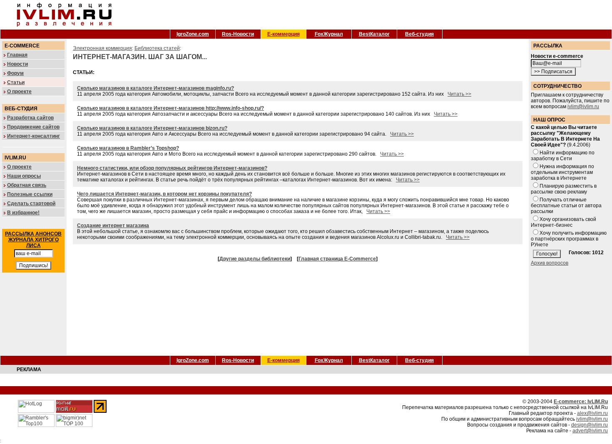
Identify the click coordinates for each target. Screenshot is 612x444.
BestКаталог (374, 34)
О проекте (19, 91)
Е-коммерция (283, 34)
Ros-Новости (238, 34)
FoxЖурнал (329, 34)
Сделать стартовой (31, 203)
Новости (17, 64)
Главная (17, 55)
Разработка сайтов (30, 118)
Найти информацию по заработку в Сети (563, 155)
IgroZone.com (193, 34)
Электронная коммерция (102, 48)
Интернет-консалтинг (33, 136)
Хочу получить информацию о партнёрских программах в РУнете (569, 239)
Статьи (16, 82)
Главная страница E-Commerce (337, 259)
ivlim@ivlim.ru (583, 106)
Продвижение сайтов (33, 127)
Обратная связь (26, 185)
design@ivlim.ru (589, 425)
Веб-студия (419, 34)
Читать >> (459, 94)
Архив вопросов (549, 263)
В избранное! (23, 213)
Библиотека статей (157, 48)
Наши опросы (24, 176)
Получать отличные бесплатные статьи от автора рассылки (566, 205)
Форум (15, 73)
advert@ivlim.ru (590, 431)
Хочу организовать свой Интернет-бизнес (563, 222)
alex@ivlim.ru (592, 413)
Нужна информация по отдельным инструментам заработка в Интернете (562, 172)
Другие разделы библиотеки (254, 259)
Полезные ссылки (29, 194)
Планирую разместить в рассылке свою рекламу (564, 189)
